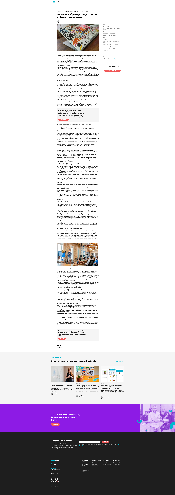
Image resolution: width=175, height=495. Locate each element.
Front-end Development (107, 462)
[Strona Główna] (55, 2)
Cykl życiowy (105, 39)
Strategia (104, 37)
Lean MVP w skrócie (106, 26)
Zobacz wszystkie (120, 361)
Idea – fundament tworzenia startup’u (109, 33)
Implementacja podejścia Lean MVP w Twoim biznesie (111, 48)
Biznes (52, 391)
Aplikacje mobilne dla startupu (108, 58)
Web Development (106, 460)
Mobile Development (96, 460)
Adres (52, 463)
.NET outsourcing (116, 464)
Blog (58, 11)
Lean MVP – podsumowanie (107, 50)
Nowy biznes (53, 468)
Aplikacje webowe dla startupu (108, 61)
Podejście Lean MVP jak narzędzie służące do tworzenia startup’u (111, 29)
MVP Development (85, 468)
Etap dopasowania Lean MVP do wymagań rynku (110, 44)
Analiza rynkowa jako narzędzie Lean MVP (109, 35)
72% (70, 60)
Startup (61, 11)
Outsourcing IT (116, 460)
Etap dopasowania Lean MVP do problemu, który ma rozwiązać (111, 42)
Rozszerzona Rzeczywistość (95, 465)
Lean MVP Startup (105, 31)
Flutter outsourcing (117, 462)
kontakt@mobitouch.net (55, 469)
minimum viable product (80, 74)
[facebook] (61, 347)
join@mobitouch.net (54, 473)
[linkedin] (60, 347)
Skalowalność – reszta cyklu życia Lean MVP (109, 46)
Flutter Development (96, 462)
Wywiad (105, 394)
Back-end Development (107, 464)
